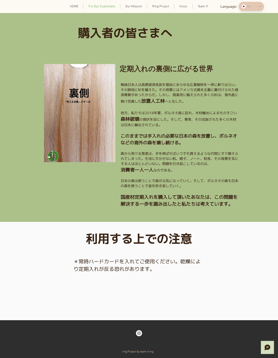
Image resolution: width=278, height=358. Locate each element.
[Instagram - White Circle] (139, 333)
